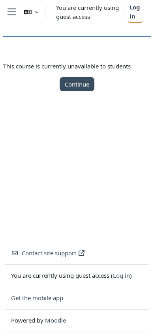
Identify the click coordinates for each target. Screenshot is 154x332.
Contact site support (49, 253)
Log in (135, 11)
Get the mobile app (37, 298)
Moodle (55, 320)
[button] (31, 12)
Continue (77, 84)
